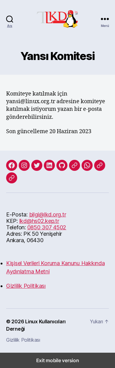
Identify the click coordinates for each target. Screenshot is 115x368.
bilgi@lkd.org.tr (47, 214)
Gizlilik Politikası (26, 286)
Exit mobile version (57, 360)
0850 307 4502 (47, 227)
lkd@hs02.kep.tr (39, 221)
